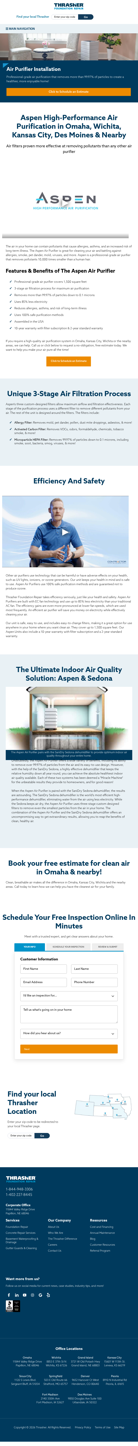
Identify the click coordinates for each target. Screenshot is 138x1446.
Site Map (119, 1427)
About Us (53, 1227)
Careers (52, 1245)
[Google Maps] (40, 1295)
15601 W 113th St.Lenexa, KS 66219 (114, 1362)
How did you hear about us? (42, 1033)
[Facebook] (9, 1295)
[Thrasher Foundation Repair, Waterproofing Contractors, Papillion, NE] (13, 1312)
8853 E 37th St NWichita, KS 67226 (56, 1362)
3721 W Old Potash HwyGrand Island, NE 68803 (85, 1362)
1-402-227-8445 (19, 1195)
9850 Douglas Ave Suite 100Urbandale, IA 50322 (85, 1399)
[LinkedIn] (17, 1295)
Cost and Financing (101, 1227)
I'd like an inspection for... (40, 995)
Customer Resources (102, 1245)
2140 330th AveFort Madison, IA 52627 (50, 1399)
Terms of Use (103, 1427)
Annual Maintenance (102, 1233)
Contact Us (54, 1251)
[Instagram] (32, 1295)
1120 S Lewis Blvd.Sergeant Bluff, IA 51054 (25, 1380)
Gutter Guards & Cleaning (21, 1248)
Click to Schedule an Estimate (69, 92)
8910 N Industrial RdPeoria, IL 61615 (115, 1380)
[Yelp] (48, 1295)
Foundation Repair (17, 1227)
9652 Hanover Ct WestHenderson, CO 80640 (85, 1380)
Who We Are (55, 1233)
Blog (92, 1239)
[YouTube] (25, 1295)
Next (26, 1049)
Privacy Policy (83, 1427)
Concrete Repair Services (20, 1233)
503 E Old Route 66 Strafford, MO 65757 (55, 1380)
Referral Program (100, 1251)
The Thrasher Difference (62, 1239)
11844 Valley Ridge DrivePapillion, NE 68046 (27, 1362)
